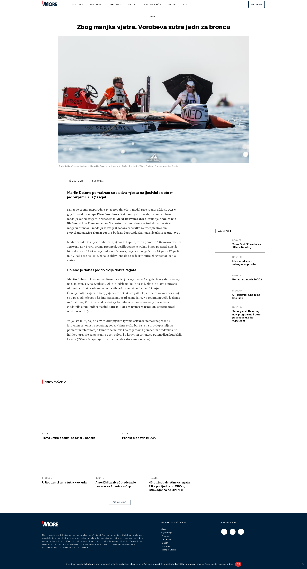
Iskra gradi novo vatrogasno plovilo (244, 262)
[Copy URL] (187, 181)
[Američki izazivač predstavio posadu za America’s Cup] (119, 461)
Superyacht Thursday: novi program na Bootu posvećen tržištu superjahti (246, 316)
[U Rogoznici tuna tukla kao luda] (66, 461)
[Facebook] (172, 181)
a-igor (78, 180)
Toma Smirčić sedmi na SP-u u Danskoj (69, 438)
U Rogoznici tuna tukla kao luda (64, 482)
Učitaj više (118, 502)
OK (238, 564)
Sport (153, 16)
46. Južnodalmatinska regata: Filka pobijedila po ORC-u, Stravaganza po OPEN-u (170, 486)
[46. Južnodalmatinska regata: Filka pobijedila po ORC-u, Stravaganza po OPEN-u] (173, 461)
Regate (46, 433)
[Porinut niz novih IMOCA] (159, 409)
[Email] (180, 181)
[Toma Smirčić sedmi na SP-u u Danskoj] (79, 409)
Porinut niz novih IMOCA (139, 438)
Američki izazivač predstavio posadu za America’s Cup (115, 484)
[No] (303, 564)
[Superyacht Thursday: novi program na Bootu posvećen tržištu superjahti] (222, 311)
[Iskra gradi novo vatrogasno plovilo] (222, 261)
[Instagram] (233, 532)
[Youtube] (241, 532)
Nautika (237, 257)
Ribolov (47, 478)
